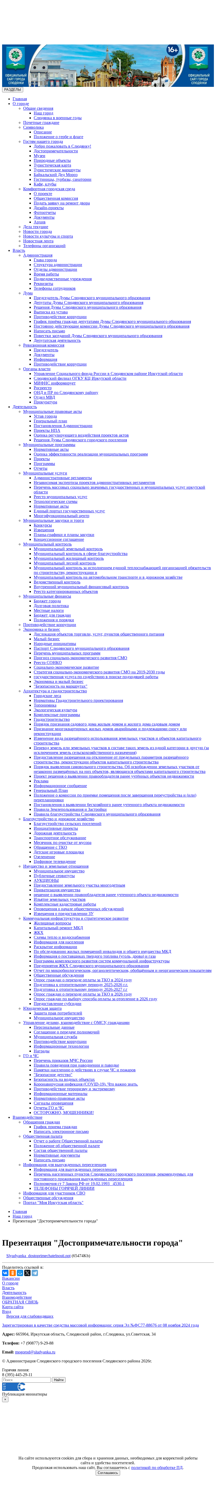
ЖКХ (38, 932)
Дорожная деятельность (55, 833)
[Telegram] (35, 1273)
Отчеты (40, 468)
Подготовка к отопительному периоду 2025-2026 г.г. (81, 984)
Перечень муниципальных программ (67, 653)
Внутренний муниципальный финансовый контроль (81, 586)
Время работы (46, 274)
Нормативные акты (51, 449)
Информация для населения (59, 942)
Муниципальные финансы (47, 596)
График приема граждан (55, 1127)
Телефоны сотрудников (55, 288)
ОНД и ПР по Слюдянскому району (66, 392)
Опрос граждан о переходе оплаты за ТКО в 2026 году (83, 994)
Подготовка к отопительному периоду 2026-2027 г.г (80, 989)
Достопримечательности (56, 151)
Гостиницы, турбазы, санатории (62, 179)
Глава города (45, 260)
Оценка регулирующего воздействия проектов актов (81, 435)
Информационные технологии (61, 1046)
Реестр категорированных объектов (66, 591)
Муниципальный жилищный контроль (69, 558)
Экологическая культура (55, 710)
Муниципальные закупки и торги (53, 520)
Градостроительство (52, 719)
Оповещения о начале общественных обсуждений (79, 909)
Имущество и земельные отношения (56, 866)
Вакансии (11, 1278)
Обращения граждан (41, 1122)
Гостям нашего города (43, 141)
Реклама (41, 781)
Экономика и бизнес (41, 629)
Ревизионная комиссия (43, 345)
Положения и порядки (54, 620)
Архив (40, 222)
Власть (19, 250)
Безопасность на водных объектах (64, 1079)
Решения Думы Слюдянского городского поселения (80, 440)
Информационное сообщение (60, 785)
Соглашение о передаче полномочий (67, 1032)
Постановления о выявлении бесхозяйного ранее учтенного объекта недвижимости (109, 804)
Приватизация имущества (57, 890)
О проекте (43, 193)
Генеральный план (50, 421)
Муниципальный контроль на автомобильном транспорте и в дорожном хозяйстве (108, 577)
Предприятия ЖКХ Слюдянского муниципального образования (91, 965)
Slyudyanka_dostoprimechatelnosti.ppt (38, 1255)
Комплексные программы (57, 714)
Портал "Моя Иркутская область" (53, 1202)
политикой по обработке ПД (157, 1467)
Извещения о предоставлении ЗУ (64, 913)
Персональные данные (54, 1027)
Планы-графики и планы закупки (64, 534)
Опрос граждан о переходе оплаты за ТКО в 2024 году (83, 980)
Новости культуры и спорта (48, 236)
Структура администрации (58, 264)
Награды (42, 1051)
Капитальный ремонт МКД (58, 928)
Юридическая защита (42, 1008)
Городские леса (47, 695)
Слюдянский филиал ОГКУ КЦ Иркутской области (80, 378)
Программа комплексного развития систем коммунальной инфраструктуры (102, 961)
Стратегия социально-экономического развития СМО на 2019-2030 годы (99, 672)
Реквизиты (43, 283)
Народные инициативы (55, 643)
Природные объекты (52, 160)
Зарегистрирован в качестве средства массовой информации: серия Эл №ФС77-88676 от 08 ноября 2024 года (100, 1325)
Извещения (44, 530)
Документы (44, 217)
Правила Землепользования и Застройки (70, 809)
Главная (20, 99)
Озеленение (44, 857)
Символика (33, 127)
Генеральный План (51, 790)
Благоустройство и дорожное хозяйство (58, 819)
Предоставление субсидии (57, 1003)
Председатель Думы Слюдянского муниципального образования (92, 298)
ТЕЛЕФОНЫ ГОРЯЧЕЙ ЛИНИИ (64, 1188)
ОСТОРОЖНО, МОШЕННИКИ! (64, 1112)
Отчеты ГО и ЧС (49, 1108)
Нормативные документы (57, 1155)
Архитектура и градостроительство (55, 691)
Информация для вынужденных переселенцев (64, 1164)
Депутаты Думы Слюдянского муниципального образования (88, 302)
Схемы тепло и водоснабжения (62, 937)
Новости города (37, 231)
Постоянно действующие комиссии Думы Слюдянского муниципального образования (111, 326)
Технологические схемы (55, 501)
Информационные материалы (60, 1093)
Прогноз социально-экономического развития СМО (80, 658)
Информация (45, 359)
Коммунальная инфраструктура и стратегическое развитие (76, 918)
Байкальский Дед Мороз (55, 174)
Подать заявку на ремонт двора (62, 203)
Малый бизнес (47, 639)
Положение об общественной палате (67, 1145)
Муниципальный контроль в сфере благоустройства (80, 553)
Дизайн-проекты (49, 208)
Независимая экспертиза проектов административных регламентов (94, 482)
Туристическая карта (52, 165)
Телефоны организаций (44, 245)
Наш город (43, 113)
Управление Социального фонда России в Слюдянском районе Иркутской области (108, 373)
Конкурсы (43, 525)
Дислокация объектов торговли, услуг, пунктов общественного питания (99, 634)
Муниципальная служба (55, 1037)
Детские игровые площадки (59, 852)
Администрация (37, 255)
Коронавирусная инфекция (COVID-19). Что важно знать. (86, 1084)
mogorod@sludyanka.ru (35, 1352)
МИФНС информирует (55, 383)
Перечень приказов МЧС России (63, 1060)
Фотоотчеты (45, 212)
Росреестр (43, 388)
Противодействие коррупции (60, 316)
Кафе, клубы (45, 184)
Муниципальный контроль (47, 544)
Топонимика (45, 705)
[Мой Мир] (20, 1273)
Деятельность (25, 406)
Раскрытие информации (55, 947)
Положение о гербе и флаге (58, 136)
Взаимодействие (27, 1117)
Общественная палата (42, 1136)
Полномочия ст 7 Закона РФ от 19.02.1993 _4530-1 (79, 1183)
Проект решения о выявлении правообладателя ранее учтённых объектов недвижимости (114, 776)
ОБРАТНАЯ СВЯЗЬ (20, 1302)
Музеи (39, 155)
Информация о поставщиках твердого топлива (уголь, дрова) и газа (95, 956)
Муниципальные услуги (45, 473)
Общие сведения (38, 108)
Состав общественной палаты (60, 1150)
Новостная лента (38, 241)
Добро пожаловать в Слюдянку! (62, 146)
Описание (43, 132)
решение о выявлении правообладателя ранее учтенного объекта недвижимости (106, 894)
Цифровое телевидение (55, 861)
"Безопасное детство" (53, 1074)
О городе (21, 103)
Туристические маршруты (57, 170)
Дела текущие (35, 226)
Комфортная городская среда (49, 189)
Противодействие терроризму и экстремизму (74, 1089)
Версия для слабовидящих (29, 1316)
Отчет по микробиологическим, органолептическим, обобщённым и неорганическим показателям (123, 970)
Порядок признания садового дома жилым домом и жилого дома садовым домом (107, 724)
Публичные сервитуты (54, 875)
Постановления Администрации (63, 425)
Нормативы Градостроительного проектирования (78, 700)
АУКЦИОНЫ (46, 880)
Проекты (42, 459)
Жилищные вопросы (52, 923)
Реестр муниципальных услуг (60, 496)
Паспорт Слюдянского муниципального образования (81, 648)
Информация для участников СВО (54, 1193)
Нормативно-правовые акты (59, 1098)
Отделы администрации (55, 269)
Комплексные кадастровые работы (65, 904)
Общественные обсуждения (59, 975)
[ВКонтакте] (5, 1273)
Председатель (46, 350)
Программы (44, 463)
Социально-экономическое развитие (66, 667)
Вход (6, 1311)
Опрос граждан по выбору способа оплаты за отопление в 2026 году (95, 999)
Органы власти (37, 369)
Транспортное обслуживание (60, 838)
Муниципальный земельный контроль (68, 549)
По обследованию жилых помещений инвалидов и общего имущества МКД (102, 951)
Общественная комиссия (56, 198)
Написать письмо (49, 331)
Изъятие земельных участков (60, 899)
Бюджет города (47, 601)
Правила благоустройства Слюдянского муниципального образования (97, 814)
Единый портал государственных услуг (69, 511)
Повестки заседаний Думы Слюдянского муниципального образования (98, 335)
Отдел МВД (44, 397)
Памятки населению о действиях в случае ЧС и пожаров (85, 1070)
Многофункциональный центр (61, 515)
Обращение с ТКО (50, 847)
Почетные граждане (41, 122)
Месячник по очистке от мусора (62, 842)
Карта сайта (12, 1307)
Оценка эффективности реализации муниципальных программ (91, 454)
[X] (27, 1273)
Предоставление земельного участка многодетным (79, 885)
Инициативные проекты (56, 828)
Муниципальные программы (49, 444)
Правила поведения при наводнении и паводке (76, 1065)
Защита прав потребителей (58, 1013)
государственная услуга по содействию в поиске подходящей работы (96, 676)
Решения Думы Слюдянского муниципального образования (87, 307)
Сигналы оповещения (53, 1103)
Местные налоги (49, 610)
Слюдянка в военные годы (58, 118)
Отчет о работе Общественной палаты (68, 1141)
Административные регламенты (63, 478)
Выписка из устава (51, 312)
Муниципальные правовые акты (52, 411)
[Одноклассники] (12, 1273)
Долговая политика (51, 605)
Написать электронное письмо (61, 1131)
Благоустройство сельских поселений (67, 823)
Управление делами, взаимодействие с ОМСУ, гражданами (76, 1022)
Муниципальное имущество (59, 871)
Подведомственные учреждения (63, 279)
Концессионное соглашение (59, 539)
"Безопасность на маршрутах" (60, 686)
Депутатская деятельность (57, 340)
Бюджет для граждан (52, 615)
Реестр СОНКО (48, 662)
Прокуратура (45, 402)
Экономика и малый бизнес (59, 681)
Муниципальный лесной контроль (65, 563)
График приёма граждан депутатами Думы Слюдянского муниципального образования (112, 321)
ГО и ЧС (31, 1055)
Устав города (45, 416)
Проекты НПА (47, 430)
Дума (28, 293)
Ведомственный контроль (57, 582)
